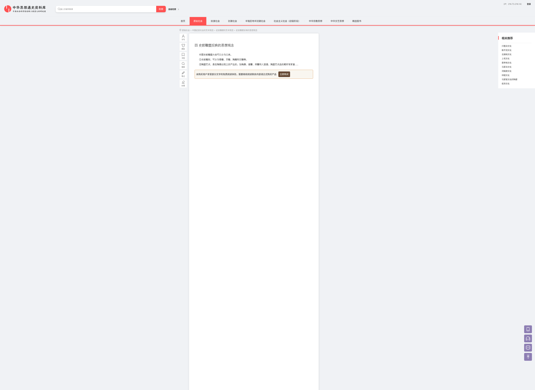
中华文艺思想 (337, 21)
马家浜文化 (506, 67)
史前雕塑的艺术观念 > (225, 30)
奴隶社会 (215, 21)
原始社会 (198, 21)
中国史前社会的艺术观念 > (203, 30)
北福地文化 (506, 54)
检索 (161, 9)
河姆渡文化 (506, 71)
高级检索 (172, 9)
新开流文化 (506, 50)
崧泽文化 (506, 83)
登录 (529, 4)
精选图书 (356, 21)
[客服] (528, 338)
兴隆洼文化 (506, 46)
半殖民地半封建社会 (255, 21)
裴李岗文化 (506, 62)
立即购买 (284, 74)
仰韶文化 (506, 75)
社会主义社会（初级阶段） (287, 21)
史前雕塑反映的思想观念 (246, 30)
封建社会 (232, 21)
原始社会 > (187, 30)
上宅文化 (506, 58)
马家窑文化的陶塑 (509, 79)
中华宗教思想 (315, 21)
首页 (183, 21)
